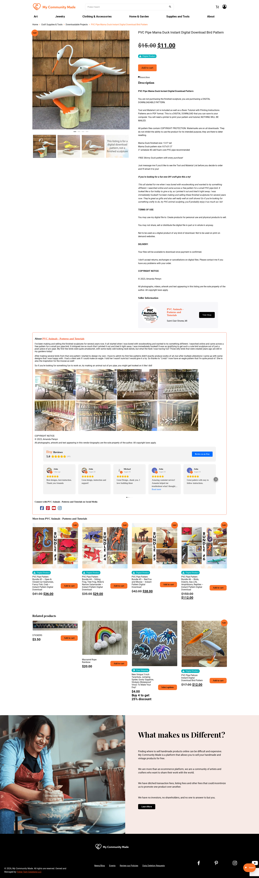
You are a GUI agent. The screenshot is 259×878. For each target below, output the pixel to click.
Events (112, 865)
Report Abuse (145, 77)
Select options (167, 687)
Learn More (147, 807)
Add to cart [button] (69, 586)
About (210, 16)
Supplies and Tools (178, 16)
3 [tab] (83, 132)
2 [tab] (79, 132)
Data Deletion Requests (153, 865)
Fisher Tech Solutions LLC (29, 872)
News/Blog (99, 865)
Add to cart (147, 67)
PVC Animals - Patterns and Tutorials (63, 338)
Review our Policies (129, 865)
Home (35, 24)
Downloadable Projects (77, 24)
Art (36, 16)
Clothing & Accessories (97, 16)
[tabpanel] (81, 80)
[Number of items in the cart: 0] (217, 7)
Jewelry (60, 16)
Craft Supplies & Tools (51, 24)
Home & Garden (139, 16)
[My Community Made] (54, 7)
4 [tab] (87, 132)
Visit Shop (206, 315)
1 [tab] (75, 132)
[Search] (170, 7)
